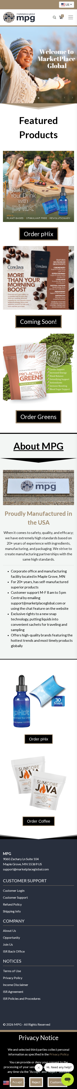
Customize (57, 1082)
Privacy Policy (12, 978)
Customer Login (13, 890)
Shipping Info (12, 911)
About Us (9, 930)
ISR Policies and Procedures (21, 998)
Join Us (8, 944)
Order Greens (38, 416)
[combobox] (66, 5)
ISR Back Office (14, 951)
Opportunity (11, 937)
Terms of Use (12, 971)
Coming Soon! (38, 321)
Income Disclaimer (15, 985)
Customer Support (15, 897)
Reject (36, 1082)
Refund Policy (12, 904)
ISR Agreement (13, 991)
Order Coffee (38, 821)
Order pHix (38, 233)
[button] (72, 98)
